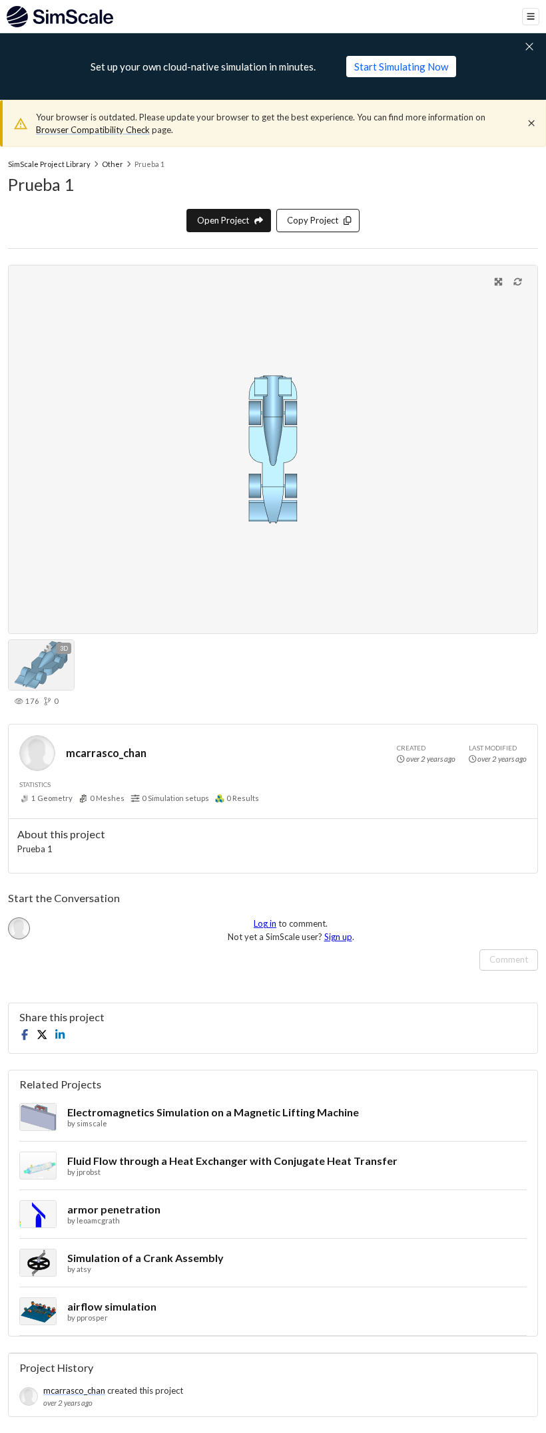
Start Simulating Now (401, 67)
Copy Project (312, 220)
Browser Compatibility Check (93, 129)
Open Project (223, 220)
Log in (265, 923)
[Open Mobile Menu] (530, 16)
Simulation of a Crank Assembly (145, 1257)
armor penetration (113, 1209)
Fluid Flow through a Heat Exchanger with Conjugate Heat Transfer (232, 1160)
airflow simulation (111, 1306)
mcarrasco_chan (106, 752)
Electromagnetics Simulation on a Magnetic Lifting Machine (213, 1112)
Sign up (338, 936)
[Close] (531, 123)
